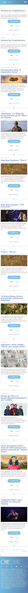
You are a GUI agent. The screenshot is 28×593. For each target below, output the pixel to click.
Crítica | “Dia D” (8, 252)
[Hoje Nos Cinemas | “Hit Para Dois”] (14, 215)
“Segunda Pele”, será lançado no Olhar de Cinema (11, 502)
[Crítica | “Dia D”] (14, 260)
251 (20, 549)
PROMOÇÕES (4, 342)
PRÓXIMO (24, 551)
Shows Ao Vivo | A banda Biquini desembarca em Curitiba (14, 398)
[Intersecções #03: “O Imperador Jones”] (14, 79)
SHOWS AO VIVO (5, 393)
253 (2, 551)
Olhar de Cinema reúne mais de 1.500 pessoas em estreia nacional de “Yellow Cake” (14, 449)
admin (7, 12)
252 (23, 549)
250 (17, 549)
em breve (3, 293)
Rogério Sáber (8, 74)
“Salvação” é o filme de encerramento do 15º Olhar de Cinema (14, 116)
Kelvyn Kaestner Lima (10, 162)
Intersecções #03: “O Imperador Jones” (11, 71)
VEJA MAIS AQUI (14, 21)
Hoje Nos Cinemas (5, 157)
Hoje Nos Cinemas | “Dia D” (14, 160)
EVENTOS (3, 111)
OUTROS (3, 8)
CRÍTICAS (3, 249)
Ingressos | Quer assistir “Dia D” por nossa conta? (13, 346)
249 (14, 549)
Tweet (17, 26)
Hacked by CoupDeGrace (13, 11)
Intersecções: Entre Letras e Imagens (9, 67)
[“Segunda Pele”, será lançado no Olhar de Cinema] (14, 514)
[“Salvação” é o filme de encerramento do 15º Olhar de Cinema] (14, 126)
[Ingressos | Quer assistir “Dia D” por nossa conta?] (14, 358)
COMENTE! (14, 30)
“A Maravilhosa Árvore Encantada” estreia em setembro (12, 298)
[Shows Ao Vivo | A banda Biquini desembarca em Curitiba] (14, 409)
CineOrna (7, 119)
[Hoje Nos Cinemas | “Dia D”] (14, 168)
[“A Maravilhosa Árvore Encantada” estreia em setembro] (14, 308)
